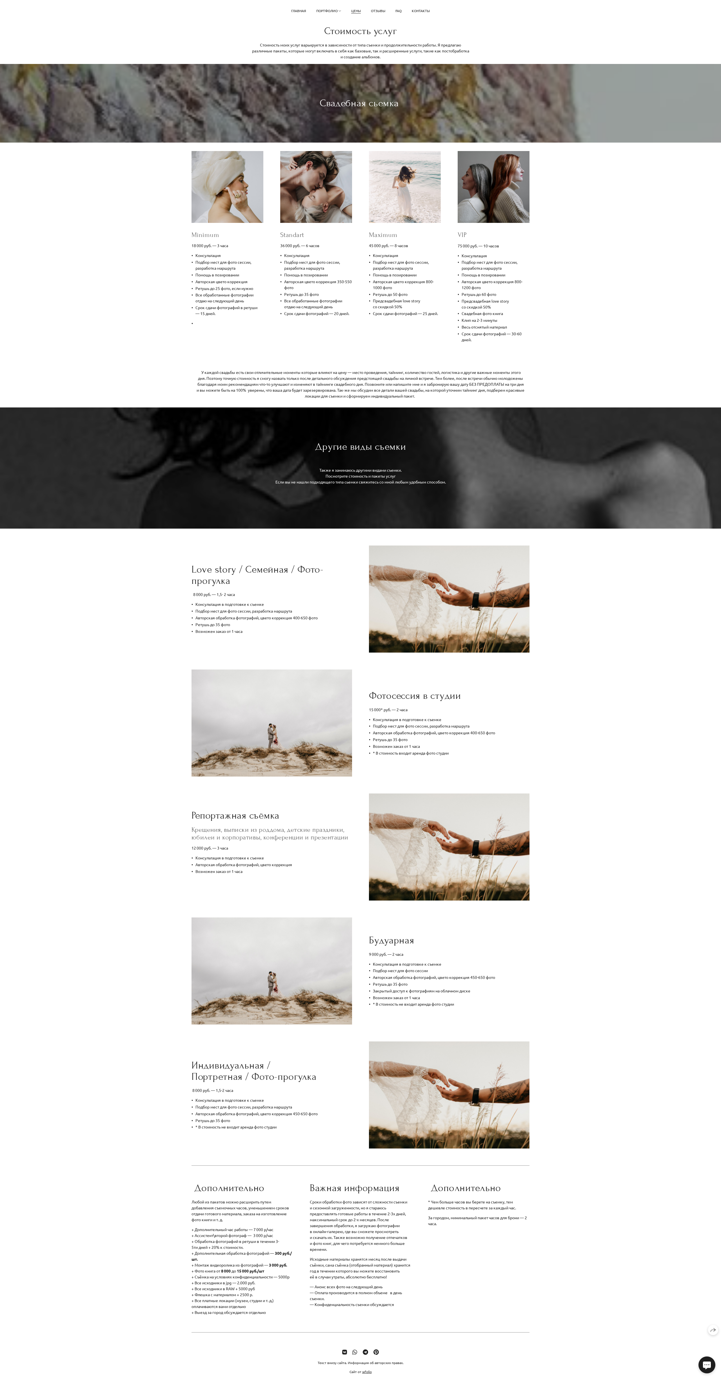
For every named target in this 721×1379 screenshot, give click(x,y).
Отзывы (378, 10)
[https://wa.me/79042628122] (354, 1351)
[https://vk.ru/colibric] (344, 1351)
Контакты (421, 10)
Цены (356, 10)
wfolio (367, 1371)
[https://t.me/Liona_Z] (365, 1351)
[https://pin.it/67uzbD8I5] (376, 1351)
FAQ (398, 10)
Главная (298, 10)
